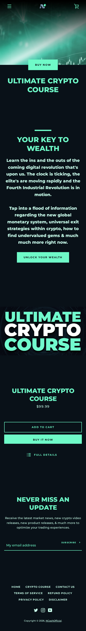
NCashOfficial (54, 620)
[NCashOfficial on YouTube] (50, 610)
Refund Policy (60, 593)
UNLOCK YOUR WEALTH (43, 257)
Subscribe (68, 542)
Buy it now (43, 439)
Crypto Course (38, 586)
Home (15, 586)
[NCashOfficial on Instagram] (43, 610)
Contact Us (65, 586)
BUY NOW (43, 64)
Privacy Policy (31, 599)
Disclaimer (58, 599)
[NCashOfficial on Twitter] (36, 610)
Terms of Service (28, 593)
